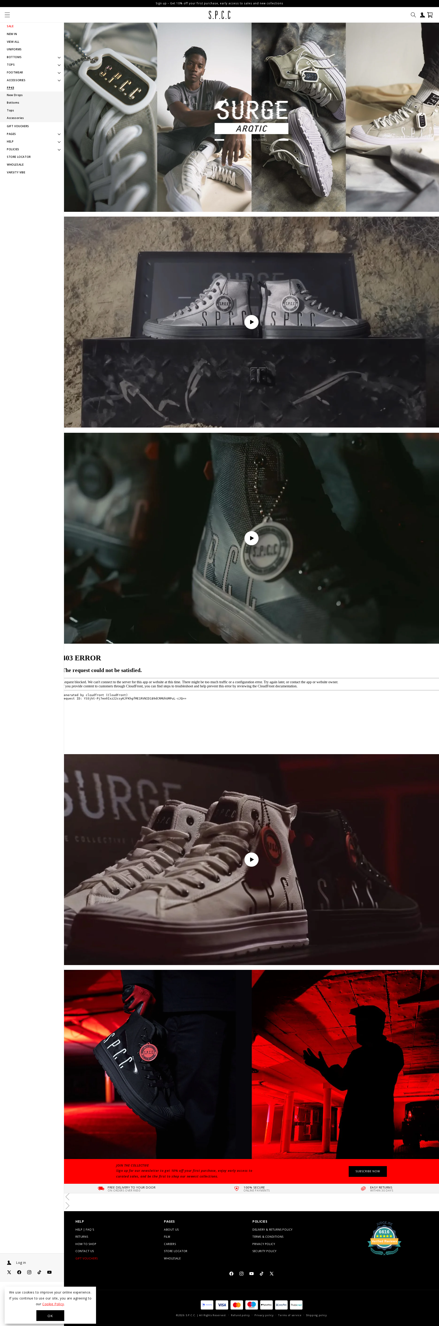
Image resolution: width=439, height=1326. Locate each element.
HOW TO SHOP (85, 1244)
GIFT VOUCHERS (18, 126)
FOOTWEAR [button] (15, 72)
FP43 (10, 88)
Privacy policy (264, 1315)
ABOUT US (171, 1229)
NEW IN (12, 34)
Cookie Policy (53, 1304)
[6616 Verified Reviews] (384, 1256)
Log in (21, 1262)
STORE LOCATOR (19, 157)
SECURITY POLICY (264, 1251)
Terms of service (289, 1315)
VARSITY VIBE (16, 172)
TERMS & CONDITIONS (268, 1237)
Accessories (15, 118)
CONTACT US (84, 1251)
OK (50, 1315)
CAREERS (170, 1244)
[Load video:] (251, 322)
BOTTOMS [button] (14, 57)
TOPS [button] (11, 65)
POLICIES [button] (13, 149)
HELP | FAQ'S (84, 1229)
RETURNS (81, 1237)
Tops (10, 110)
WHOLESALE (15, 165)
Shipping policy (316, 1315)
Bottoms (13, 103)
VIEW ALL (13, 42)
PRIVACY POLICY (263, 1244)
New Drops (15, 95)
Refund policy (240, 1315)
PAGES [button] (11, 134)
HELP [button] (10, 141)
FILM (167, 1237)
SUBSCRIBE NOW (368, 1171)
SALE (10, 26)
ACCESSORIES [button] (16, 80)
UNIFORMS (14, 49)
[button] (7, 15)
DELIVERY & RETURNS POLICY (272, 1229)
